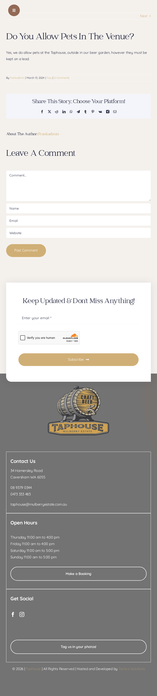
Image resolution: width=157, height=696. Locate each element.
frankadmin (17, 77)
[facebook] (12, 614)
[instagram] (21, 614)
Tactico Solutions (132, 669)
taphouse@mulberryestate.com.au (38, 504)
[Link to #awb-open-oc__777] (14, 10)
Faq (49, 77)
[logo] (78, 387)
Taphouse (33, 669)
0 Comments (61, 77)
